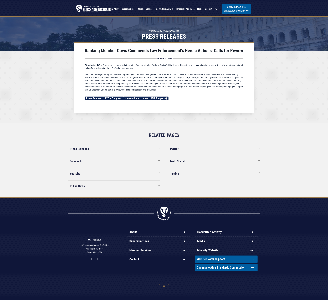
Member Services (140, 250)
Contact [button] (208, 9)
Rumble (174, 174)
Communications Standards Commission (236, 9)
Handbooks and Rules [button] (185, 9)
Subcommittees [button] (129, 9)
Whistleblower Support (211, 259)
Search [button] (216, 9)
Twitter (174, 149)
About (133, 232)
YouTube (75, 174)
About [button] (116, 9)
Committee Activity (209, 232)
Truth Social (177, 161)
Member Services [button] (145, 9)
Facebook (76, 161)
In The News (77, 186)
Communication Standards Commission (221, 267)
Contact (134, 259)
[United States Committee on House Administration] (95, 8)
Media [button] (199, 9)
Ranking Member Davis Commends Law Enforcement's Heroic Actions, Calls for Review (164, 50)
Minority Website (207, 250)
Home (152, 30)
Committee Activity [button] (164, 9)
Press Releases (171, 30)
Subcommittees (139, 241)
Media (159, 30)
